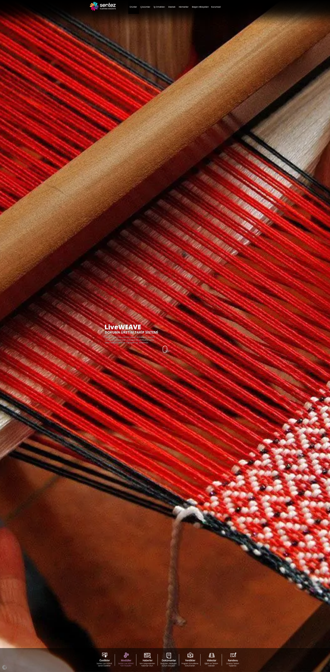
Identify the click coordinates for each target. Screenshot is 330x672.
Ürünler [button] (133, 6)
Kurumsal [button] (216, 6)
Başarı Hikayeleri (200, 6)
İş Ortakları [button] (159, 6)
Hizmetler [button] (184, 6)
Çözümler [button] (145, 6)
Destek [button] (171, 6)
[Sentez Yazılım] (103, 6)
